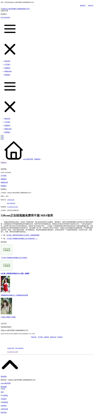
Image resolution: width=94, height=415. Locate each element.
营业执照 (4, 376)
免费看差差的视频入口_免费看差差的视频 (14, 295)
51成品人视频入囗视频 (8, 317)
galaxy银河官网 (28, 159)
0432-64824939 (5, 17)
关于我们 (4, 175)
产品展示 (4, 399)
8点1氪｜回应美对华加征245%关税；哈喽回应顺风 (23, 235)
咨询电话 (4, 405)
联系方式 (90, 5)
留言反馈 (4, 412)
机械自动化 (4, 182)
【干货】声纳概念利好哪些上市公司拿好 (14, 257)
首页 (2, 392)
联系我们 (4, 186)
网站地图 (4, 386)
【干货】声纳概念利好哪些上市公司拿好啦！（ (22, 238)
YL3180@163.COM (12, 352)
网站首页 (82, 5)
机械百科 (37, 159)
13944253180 (10, 200)
